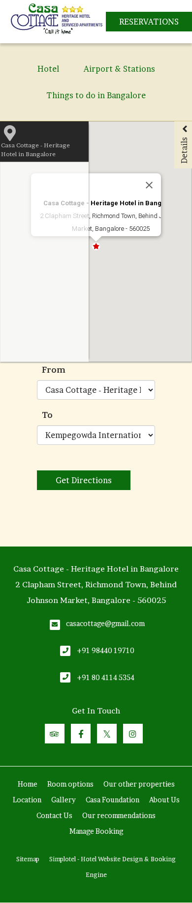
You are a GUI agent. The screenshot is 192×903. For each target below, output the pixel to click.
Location (27, 799)
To (47, 415)
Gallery (63, 799)
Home (27, 784)
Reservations (149, 22)
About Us (164, 799)
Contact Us (54, 815)
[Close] (149, 185)
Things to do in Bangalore (96, 95)
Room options (70, 784)
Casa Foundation (112, 799)
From (53, 370)
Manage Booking (96, 831)
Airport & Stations (119, 69)
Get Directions (84, 480)
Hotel (48, 69)
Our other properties (139, 784)
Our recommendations (119, 815)
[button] (127, 155)
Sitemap (27, 859)
